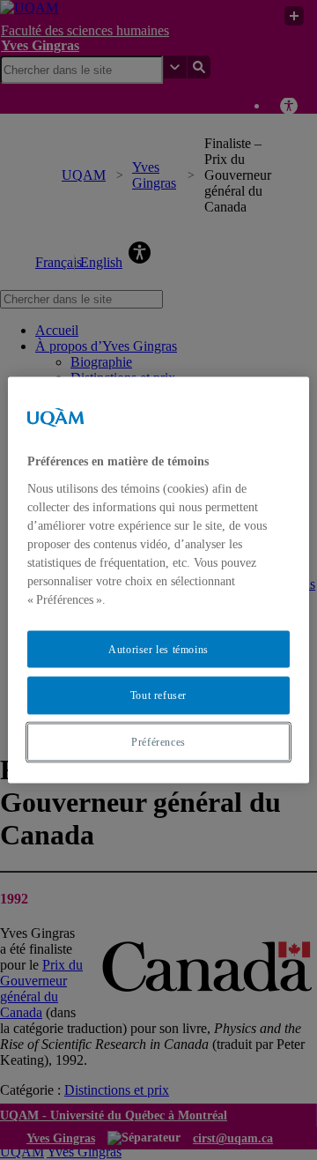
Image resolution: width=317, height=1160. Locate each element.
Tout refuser (158, 695)
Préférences (158, 742)
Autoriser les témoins (158, 649)
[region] (158, 580)
